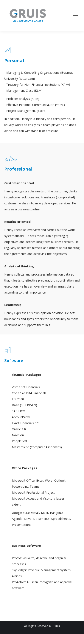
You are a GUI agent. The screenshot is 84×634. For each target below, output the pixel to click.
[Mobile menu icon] (75, 15)
